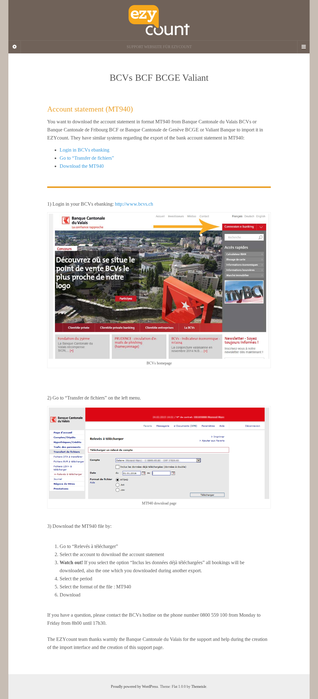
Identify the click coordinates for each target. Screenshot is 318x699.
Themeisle (198, 686)
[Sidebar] (14, 47)
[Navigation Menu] (303, 47)
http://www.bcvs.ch (134, 204)
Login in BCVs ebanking (84, 150)
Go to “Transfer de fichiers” (87, 158)
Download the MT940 (82, 166)
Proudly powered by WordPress (134, 686)
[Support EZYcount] (159, 20)
